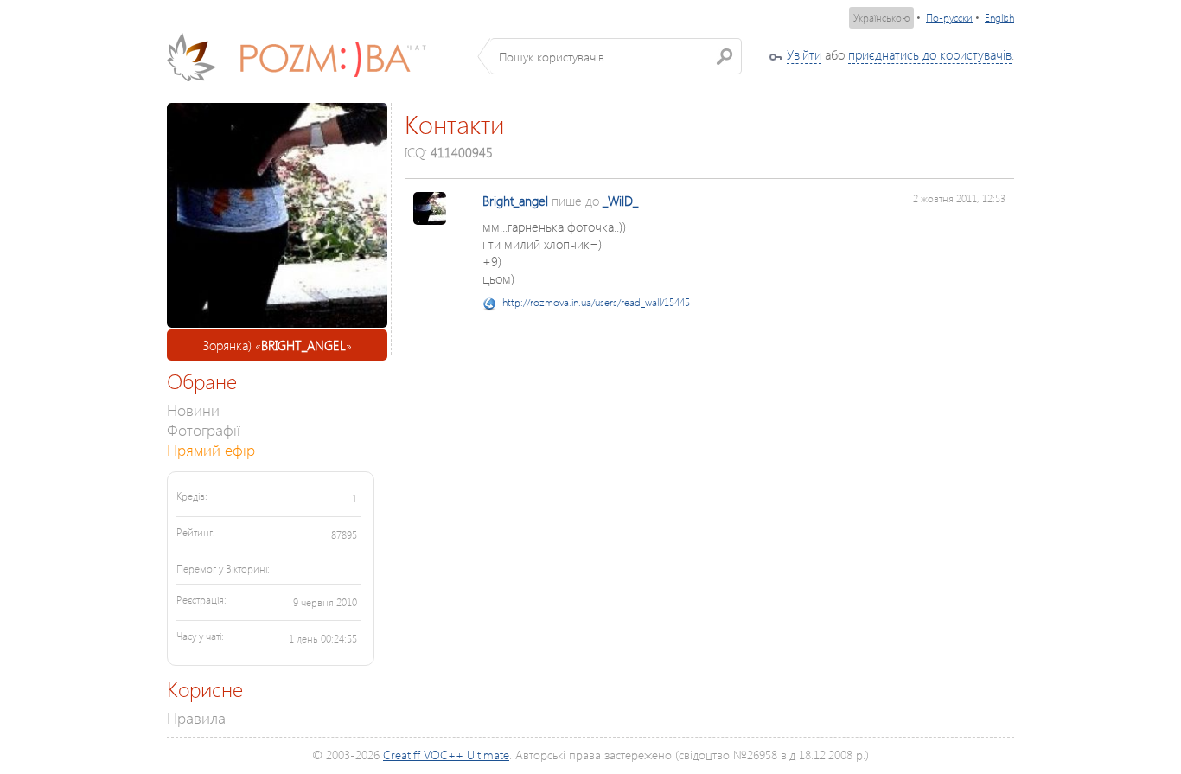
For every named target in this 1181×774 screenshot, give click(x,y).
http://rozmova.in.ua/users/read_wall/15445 (596, 302)
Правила (196, 717)
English (999, 17)
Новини (193, 409)
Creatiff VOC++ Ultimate (446, 754)
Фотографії (203, 429)
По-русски (949, 17)
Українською (881, 17)
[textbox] (616, 56)
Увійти (804, 54)
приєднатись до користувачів (930, 54)
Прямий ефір (211, 449)
